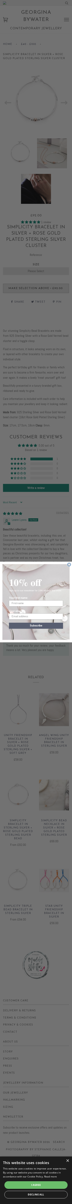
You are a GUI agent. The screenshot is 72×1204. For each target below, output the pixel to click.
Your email (15, 611)
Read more (50, 1176)
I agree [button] (36, 1185)
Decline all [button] (36, 1194)
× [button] (67, 1160)
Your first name (18, 598)
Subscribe (36, 625)
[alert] (36, 1180)
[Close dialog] (69, 564)
